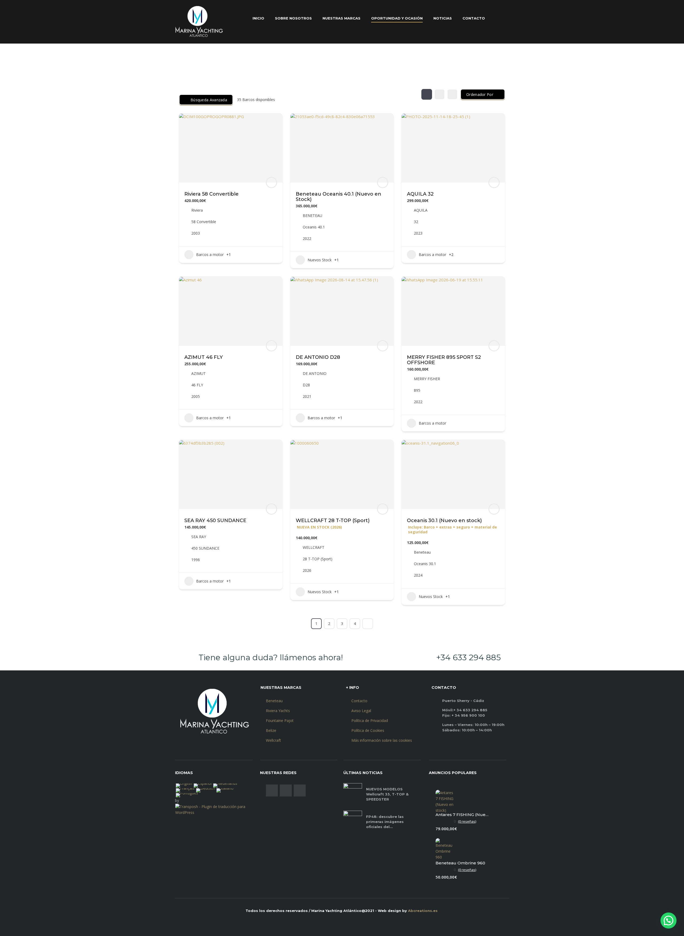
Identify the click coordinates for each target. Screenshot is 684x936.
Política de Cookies (367, 730)
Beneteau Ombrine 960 (460, 863)
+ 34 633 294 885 (470, 710)
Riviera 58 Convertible (211, 194)
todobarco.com (360, 922)
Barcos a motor (210, 254)
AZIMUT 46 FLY (203, 357)
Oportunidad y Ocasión (397, 18)
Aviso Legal (361, 710)
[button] (668, 920)
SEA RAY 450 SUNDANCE (215, 520)
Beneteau (274, 700)
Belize (271, 730)
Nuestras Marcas (341, 18)
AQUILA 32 (420, 194)
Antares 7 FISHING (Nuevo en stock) (462, 815)
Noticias (442, 18)
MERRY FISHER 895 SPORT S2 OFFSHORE (444, 360)
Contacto (474, 18)
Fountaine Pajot (280, 720)
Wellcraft (273, 740)
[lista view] (439, 94)
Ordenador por (479, 94)
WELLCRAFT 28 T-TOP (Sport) (333, 520)
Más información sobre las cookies (381, 740)
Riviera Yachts (278, 710)
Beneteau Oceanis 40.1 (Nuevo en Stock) (338, 196)
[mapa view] (452, 94)
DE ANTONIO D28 (318, 357)
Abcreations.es (423, 910)
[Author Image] (271, 182)
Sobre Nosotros (293, 18)
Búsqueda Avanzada (209, 99)
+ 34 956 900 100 (468, 715)
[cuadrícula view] (426, 94)
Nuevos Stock (320, 259)
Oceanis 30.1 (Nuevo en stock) (444, 520)
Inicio (258, 18)
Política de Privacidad (369, 720)
